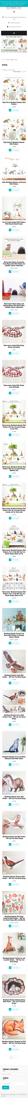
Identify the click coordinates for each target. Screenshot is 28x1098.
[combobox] (14, 1074)
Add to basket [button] (15, 110)
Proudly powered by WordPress (8, 1094)
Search (5, 1087)
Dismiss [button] (25, 5)
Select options (15, 271)
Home (3, 59)
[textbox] (14, 1074)
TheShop (23, 1094)
